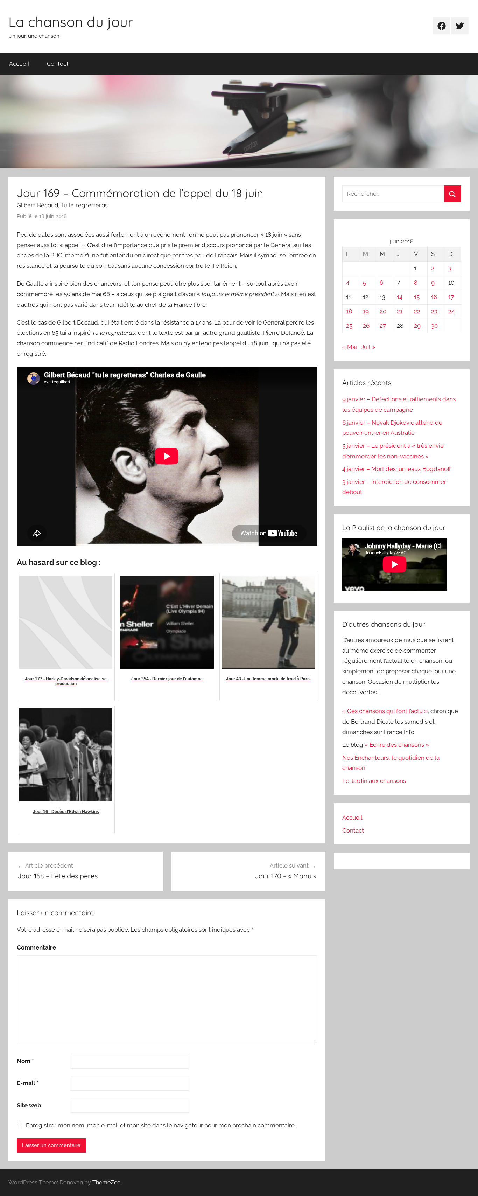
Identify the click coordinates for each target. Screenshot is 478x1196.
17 (451, 296)
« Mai (349, 346)
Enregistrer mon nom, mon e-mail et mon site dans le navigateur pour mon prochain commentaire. (161, 1125)
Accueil (19, 63)
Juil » (368, 346)
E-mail (27, 1082)
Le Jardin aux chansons (374, 780)
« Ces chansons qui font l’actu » (385, 711)
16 (434, 296)
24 (451, 311)
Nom (25, 1060)
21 (399, 311)
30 (434, 325)
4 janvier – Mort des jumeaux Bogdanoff (396, 468)
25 (349, 325)
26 (366, 325)
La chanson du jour (70, 21)
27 (383, 325)
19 (366, 311)
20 (383, 311)
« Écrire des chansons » (397, 744)
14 (399, 296)
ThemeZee (106, 1182)
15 (417, 296)
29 (417, 325)
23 (434, 311)
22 (417, 311)
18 (349, 311)
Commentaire (36, 947)
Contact (58, 63)
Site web (29, 1105)
